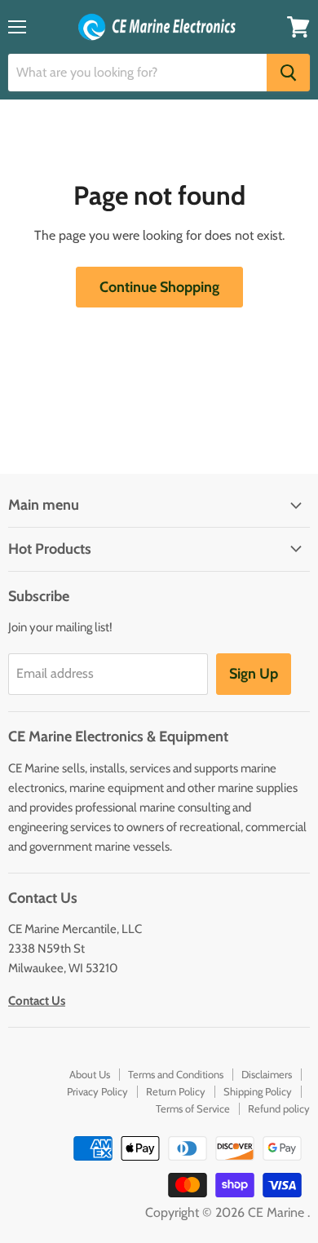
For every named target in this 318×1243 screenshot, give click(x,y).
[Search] (288, 72)
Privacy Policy (97, 1091)
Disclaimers (266, 1074)
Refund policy (279, 1108)
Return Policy (175, 1091)
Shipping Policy (257, 1091)
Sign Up (253, 674)
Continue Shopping (159, 287)
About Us (89, 1074)
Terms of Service (193, 1108)
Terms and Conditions (175, 1074)
